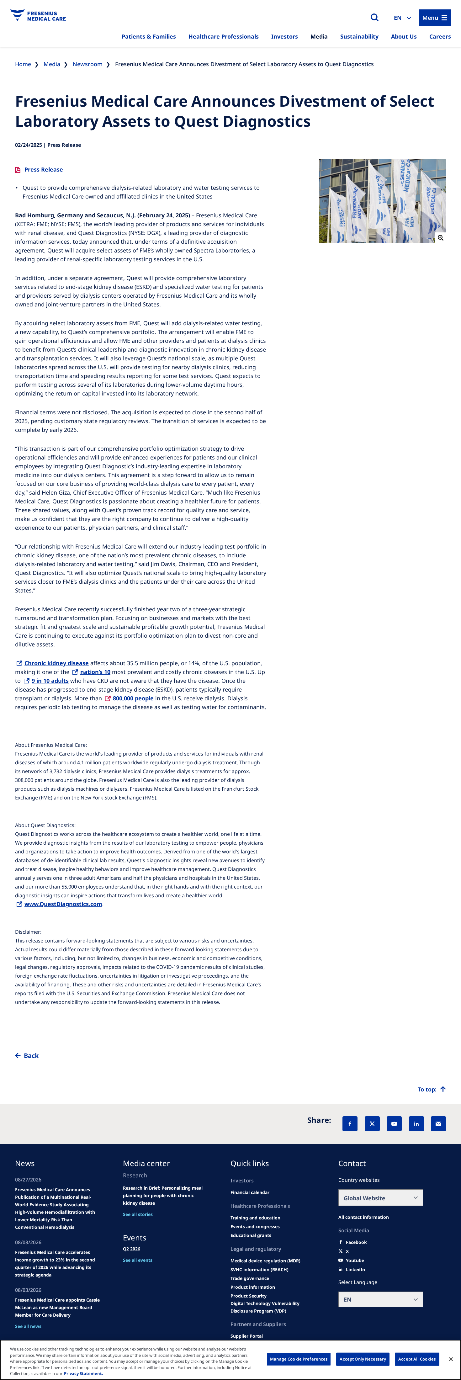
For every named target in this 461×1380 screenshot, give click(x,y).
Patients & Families (149, 36)
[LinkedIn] (416, 1123)
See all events (137, 1260)
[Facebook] (350, 1123)
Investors (284, 36)
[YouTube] (394, 1123)
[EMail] (438, 1123)
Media (319, 36)
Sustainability (359, 36)
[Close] (451, 1359)
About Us (404, 36)
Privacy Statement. (83, 1373)
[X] (372, 1123)
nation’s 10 (95, 672)
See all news (28, 1326)
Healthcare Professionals (223, 36)
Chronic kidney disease (56, 663)
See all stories (138, 1214)
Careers (440, 36)
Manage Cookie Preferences (298, 1359)
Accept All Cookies (417, 1359)
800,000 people (133, 698)
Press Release (43, 169)
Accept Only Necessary (363, 1359)
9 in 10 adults (50, 680)
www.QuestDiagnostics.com (63, 904)
